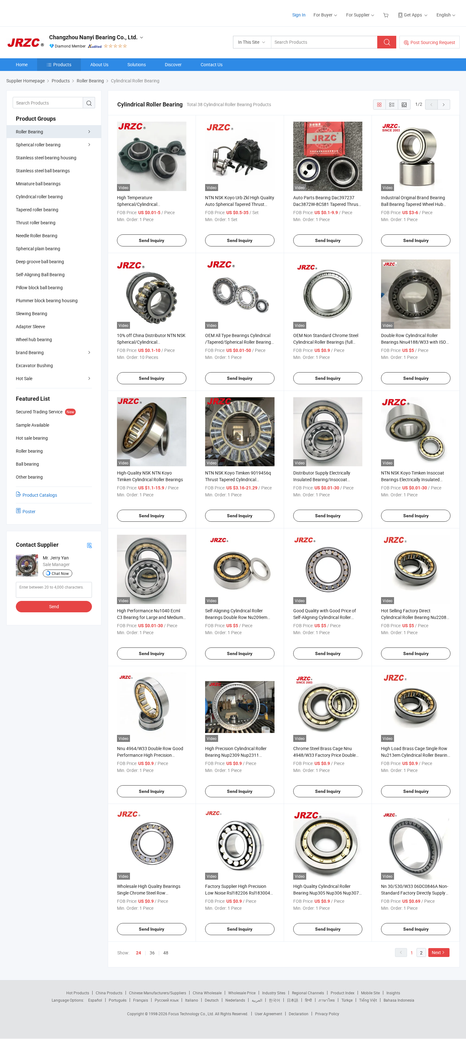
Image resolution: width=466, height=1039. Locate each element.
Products (62, 64)
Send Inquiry (151, 240)
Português (117, 1000)
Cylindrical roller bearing (39, 197)
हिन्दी (308, 1000)
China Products (109, 992)
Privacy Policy (327, 1013)
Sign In (299, 15)
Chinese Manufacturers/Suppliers (157, 992)
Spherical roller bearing (38, 145)
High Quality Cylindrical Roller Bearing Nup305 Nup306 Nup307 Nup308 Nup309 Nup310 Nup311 (326, 892)
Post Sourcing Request (433, 42)
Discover (173, 64)
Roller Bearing (29, 132)
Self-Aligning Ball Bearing (40, 274)
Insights (393, 992)
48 (165, 953)
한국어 (274, 1000)
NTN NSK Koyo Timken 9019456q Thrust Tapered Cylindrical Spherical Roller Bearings (238, 479)
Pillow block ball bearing (39, 287)
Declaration (298, 1013)
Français (140, 1000)
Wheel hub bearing (34, 339)
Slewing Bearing (31, 313)
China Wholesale (207, 992)
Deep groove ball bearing (40, 261)
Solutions (136, 64)
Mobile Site (370, 992)
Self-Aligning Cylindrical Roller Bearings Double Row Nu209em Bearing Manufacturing (236, 617)
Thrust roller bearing (35, 223)
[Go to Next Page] (444, 104)
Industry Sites (273, 992)
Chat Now (60, 573)
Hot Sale (24, 378)
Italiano (191, 1000)
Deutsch (212, 1000)
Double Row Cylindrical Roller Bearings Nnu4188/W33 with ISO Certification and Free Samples (413, 342)
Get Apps (413, 15)
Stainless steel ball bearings (43, 171)
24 (138, 952)
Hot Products (77, 992)
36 (152, 953)
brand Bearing (30, 352)
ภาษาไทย (327, 1000)
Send (54, 606)
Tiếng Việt (368, 1000)
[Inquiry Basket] (386, 15)
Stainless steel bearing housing (46, 158)
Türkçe (347, 1000)
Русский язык (166, 1000)
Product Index (342, 992)
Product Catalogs (40, 495)
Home (22, 64)
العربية (257, 1000)
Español (95, 1000)
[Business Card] (89, 545)
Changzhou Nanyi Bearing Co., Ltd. (93, 37)
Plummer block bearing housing (47, 300)
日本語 (292, 1000)
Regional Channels (308, 992)
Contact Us (212, 64)
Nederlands (235, 1000)
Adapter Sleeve (30, 326)
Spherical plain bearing (38, 248)
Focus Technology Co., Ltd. (191, 1013)
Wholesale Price (242, 992)
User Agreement (268, 1013)
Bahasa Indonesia (399, 1000)
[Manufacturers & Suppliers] (47, 12)
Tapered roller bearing (37, 210)
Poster (29, 511)
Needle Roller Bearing (36, 236)
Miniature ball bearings (38, 184)
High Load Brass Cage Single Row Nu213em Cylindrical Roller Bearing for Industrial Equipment (415, 755)
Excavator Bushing (34, 365)
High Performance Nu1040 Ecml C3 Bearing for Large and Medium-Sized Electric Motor (150, 617)
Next (436, 952)
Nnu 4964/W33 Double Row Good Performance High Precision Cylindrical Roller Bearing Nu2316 (150, 755)
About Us (99, 64)
